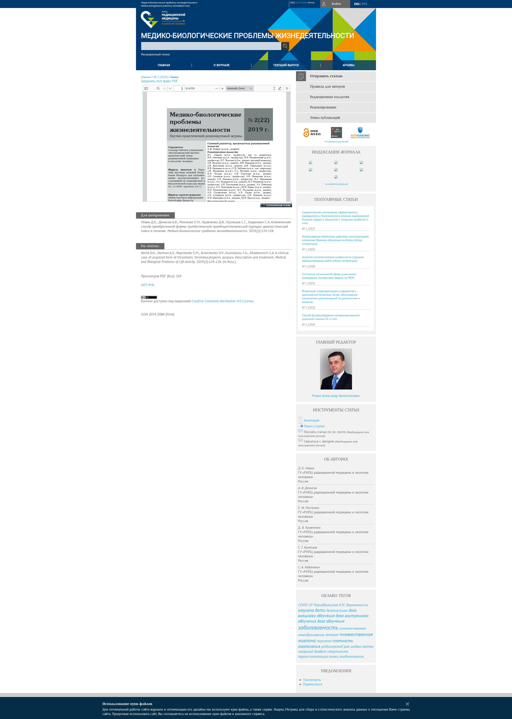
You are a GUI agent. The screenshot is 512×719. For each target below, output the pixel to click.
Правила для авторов (327, 86)
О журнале (222, 65)
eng (357, 4)
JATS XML (148, 285)
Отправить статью (326, 76)
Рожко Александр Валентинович (336, 396)
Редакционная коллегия (329, 97)
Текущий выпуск (286, 65)
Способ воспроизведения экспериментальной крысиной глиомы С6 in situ (331, 317)
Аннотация (311, 420)
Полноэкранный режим (272, 205)
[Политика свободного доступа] (312, 132)
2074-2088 (301, 2)
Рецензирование (323, 107)
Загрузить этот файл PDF (159, 81)
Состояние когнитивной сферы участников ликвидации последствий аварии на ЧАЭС (329, 275)
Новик (174, 77)
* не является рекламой (336, 141)
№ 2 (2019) (161, 77)
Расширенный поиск (155, 54)
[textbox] (211, 46)
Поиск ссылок (314, 426)
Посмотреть (312, 680)
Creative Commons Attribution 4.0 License (222, 301)
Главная (164, 65)
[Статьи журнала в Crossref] (336, 132)
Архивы (348, 65)
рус (364, 4)
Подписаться (312, 684)
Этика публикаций (325, 118)
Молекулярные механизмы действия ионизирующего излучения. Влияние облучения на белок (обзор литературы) (335, 240)
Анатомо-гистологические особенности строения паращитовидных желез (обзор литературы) (333, 258)
